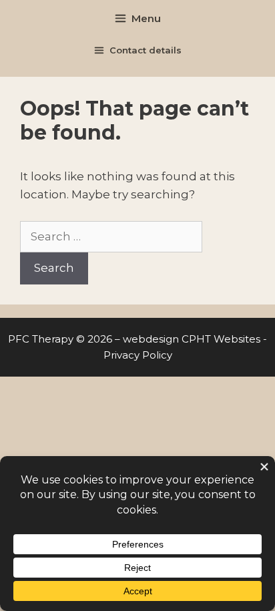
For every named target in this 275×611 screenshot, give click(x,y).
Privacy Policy (137, 355)
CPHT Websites (221, 339)
